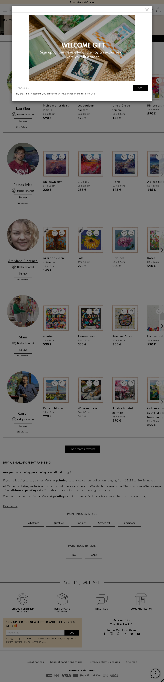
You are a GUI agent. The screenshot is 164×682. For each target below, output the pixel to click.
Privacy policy (69, 93)
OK (140, 87)
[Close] (147, 9)
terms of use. (88, 93)
